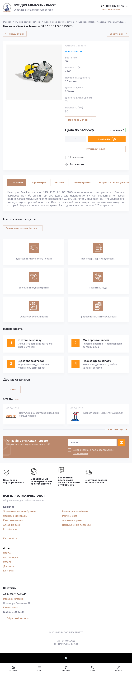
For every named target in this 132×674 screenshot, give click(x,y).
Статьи (7, 553)
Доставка (8, 566)
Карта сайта (10, 538)
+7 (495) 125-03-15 (112, 6)
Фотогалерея (10, 557)
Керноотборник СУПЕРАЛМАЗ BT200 (103, 413)
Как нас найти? (11, 607)
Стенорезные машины (15, 516)
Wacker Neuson (73, 51)
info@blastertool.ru (13, 599)
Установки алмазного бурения (19, 511)
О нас (6, 548)
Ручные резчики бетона (75, 511)
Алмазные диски (12, 525)
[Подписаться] (121, 442)
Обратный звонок (110, 9)
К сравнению (77, 157)
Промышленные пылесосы (76, 525)
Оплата (7, 562)
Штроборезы (10, 529)
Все (17, 399)
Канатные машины (13, 520)
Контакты (8, 570)
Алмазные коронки (72, 520)
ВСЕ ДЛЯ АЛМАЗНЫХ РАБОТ (35, 5)
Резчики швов (69, 516)
